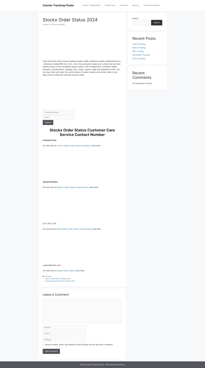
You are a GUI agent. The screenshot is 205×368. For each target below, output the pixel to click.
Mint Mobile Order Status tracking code (74, 229)
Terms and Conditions (152, 5)
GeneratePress (119, 365)
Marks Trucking (138, 48)
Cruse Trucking (138, 58)
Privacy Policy (110, 5)
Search (135, 18)
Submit (48, 122)
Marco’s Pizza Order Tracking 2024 (57, 279)
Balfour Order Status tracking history (72, 187)
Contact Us (124, 5)
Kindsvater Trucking (140, 55)
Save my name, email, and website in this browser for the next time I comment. (79, 345)
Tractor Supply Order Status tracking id (74, 146)
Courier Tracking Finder (58, 5)
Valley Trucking (138, 44)
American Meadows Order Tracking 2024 (60, 281)
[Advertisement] (82, 44)
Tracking (48, 276)
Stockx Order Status (66, 271)
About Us (135, 5)
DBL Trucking (138, 51)
